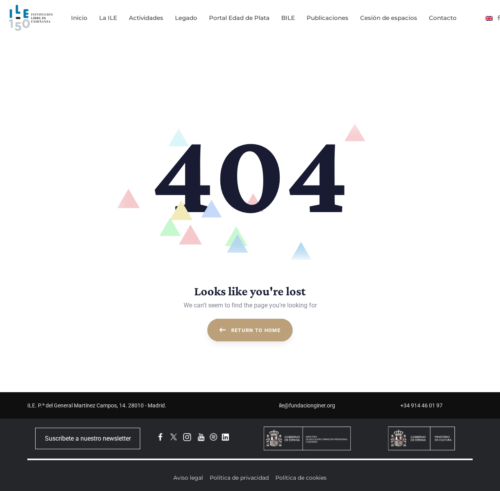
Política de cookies (301, 477)
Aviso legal (188, 477)
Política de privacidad (239, 477)
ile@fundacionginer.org (307, 405)
